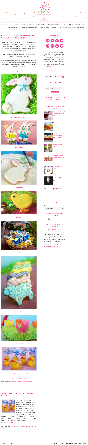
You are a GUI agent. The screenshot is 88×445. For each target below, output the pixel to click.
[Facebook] (52, 43)
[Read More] (10, 422)
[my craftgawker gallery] (54, 229)
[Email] (62, 48)
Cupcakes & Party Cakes (36, 25)
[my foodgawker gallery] (54, 219)
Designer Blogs (82, 443)
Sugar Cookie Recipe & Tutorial (19, 374)
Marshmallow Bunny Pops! (18, 117)
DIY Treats (12, 382)
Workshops (44, 28)
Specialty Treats (54, 25)
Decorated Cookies (16, 25)
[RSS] (57, 48)
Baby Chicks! (19, 187)
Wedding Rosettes (57, 123)
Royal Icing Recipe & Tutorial (19, 378)
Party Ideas (68, 25)
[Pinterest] (57, 43)
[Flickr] (48, 48)
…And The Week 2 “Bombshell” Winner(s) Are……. (58, 179)
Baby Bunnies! (19, 147)
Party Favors (21, 426)
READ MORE (48, 66)
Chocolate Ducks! (19, 343)
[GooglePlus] (52, 48)
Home (4, 25)
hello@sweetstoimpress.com (51, 246)
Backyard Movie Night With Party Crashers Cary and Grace (58, 135)
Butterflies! (19, 217)
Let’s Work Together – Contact (71, 28)
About (53, 28)
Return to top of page (7, 443)
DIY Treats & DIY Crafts (27, 28)
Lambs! (19, 253)
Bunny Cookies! (18, 71)
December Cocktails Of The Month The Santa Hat (59, 113)
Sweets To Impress (44, 16)
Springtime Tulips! (19, 312)
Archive (46, 206)
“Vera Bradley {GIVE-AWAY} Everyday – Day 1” (59, 157)
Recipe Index (79, 25)
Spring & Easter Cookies (24, 382)
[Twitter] (62, 43)
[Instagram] (48, 43)
